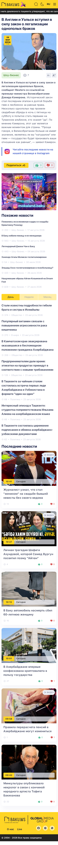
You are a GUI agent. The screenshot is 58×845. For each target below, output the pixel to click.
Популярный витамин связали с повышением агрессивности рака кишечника (24, 325)
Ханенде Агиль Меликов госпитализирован (24, 257)
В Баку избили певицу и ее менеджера (21, 235)
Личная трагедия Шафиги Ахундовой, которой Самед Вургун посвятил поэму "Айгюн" (28, 554)
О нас (10, 829)
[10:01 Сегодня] (29, 645)
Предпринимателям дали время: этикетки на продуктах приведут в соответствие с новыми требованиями (27, 365)
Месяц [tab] (47, 297)
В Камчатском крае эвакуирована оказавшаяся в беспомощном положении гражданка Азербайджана (28, 345)
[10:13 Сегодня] (29, 588)
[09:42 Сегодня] (29, 761)
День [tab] (11, 297)
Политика (15, 399)
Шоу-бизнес (11, 75)
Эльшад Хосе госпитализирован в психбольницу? (27, 268)
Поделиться (13, 165)
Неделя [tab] (29, 297)
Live (19, 829)
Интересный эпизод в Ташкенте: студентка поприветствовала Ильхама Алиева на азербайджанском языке (27, 410)
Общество (16, 315)
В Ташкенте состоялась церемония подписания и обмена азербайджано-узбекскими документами (27, 430)
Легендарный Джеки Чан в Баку (18, 246)
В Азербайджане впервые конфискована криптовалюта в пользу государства (25, 670)
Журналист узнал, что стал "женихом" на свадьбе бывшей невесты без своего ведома (25, 493)
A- (48, 75)
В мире (15, 335)
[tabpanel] (29, 372)
